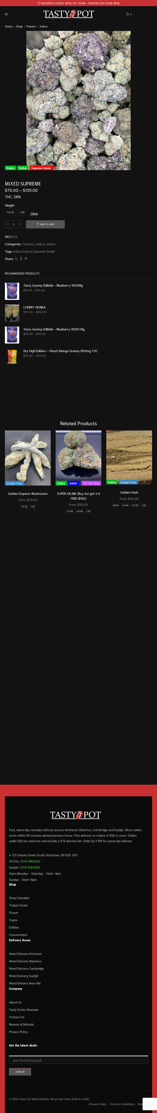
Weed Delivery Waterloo (25, 961)
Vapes (13, 920)
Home (8, 26)
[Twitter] (16, 259)
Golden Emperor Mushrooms (28, 493)
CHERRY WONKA (34, 307)
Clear (34, 213)
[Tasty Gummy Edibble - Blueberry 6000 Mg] (12, 335)
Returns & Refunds (21, 1024)
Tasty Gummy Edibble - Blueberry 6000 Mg (54, 329)
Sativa (50, 244)
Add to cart (47, 224)
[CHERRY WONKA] (12, 313)
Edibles (14, 927)
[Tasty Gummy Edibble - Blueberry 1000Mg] (12, 291)
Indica (43, 26)
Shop (19, 26)
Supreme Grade (44, 251)
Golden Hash (129, 492)
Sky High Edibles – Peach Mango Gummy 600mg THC (60, 350)
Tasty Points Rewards (23, 1010)
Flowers (31, 26)
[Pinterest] (25, 259)
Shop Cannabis (19, 898)
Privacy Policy (18, 1032)
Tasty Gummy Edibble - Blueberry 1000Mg (53, 285)
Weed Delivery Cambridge (26, 969)
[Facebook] (21, 259)
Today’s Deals (18, 905)
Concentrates (18, 935)
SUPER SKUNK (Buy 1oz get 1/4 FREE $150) (78, 495)
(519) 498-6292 (30, 861)
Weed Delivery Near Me (25, 983)
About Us (15, 1002)
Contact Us (16, 1017)
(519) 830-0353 (30, 867)
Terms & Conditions (122, 1104)
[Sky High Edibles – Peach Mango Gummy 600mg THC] (12, 356)
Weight (10, 205)
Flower (13, 913)
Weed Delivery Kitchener (25, 954)
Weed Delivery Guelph (23, 976)
